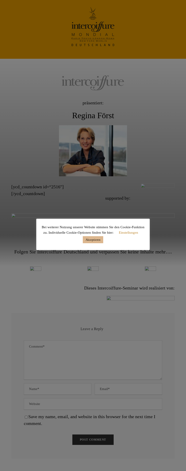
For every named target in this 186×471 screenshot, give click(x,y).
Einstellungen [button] (128, 232)
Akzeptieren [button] (93, 239)
